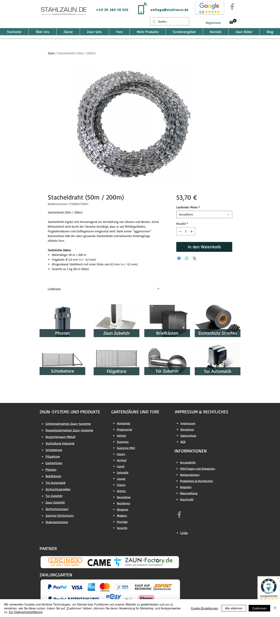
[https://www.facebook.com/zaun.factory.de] (179, 514)
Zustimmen (259, 608)
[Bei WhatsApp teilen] (186, 258)
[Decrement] (180, 231)
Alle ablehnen (234, 608)
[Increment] (192, 231)
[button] (233, 21)
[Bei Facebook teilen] (178, 258)
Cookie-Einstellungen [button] (204, 608)
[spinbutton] (186, 231)
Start (51, 53)
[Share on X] (194, 258)
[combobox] (204, 214)
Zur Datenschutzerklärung (26, 612)
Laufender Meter (188, 207)
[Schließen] (275, 608)
